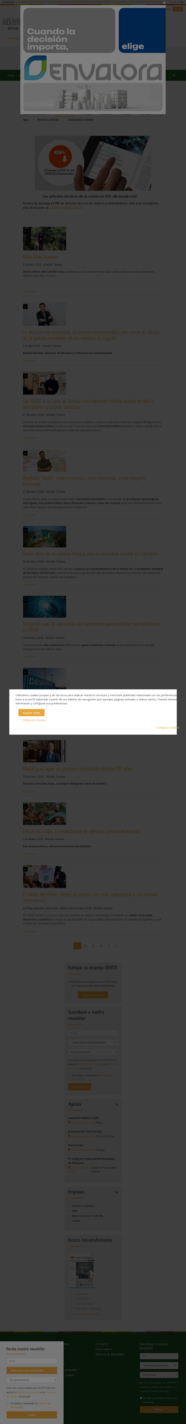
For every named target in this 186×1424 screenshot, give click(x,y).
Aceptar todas (31, 712)
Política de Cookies (34, 720)
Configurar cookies (167, 727)
